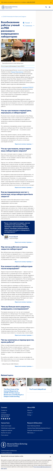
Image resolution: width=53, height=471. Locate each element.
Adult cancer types (6, 425)
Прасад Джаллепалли (17, 72)
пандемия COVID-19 (27, 87)
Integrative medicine (6, 430)
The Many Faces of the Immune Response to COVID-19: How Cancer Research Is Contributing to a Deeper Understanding (14, 392)
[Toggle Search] (46, 7)
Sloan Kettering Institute (33, 425)
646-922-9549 (31, 2)
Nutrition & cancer (6, 432)
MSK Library (30, 432)
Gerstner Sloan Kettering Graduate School (38, 428)
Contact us (4, 410)
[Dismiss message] (51, 2)
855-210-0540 (5, 416)
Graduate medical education (35, 430)
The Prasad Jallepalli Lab (37, 389)
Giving (29, 415)
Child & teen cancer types (8, 428)
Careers (29, 412)
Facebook (3, 418)
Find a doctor (4, 435)
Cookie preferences (6, 453)
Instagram (1, 418)
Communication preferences (9, 450)
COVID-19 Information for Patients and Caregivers (14, 16)
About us (29, 410)
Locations (3, 412)
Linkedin (9, 418)
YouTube (7, 418)
